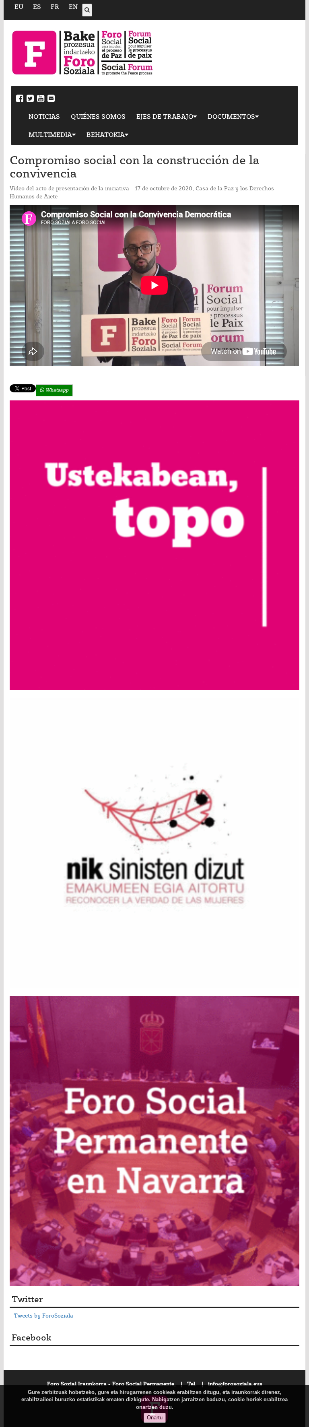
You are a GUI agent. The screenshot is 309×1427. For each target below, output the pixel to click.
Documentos (231, 117)
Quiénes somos (98, 117)
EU (18, 7)
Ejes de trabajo (164, 117)
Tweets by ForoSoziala (43, 1316)
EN (73, 7)
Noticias (44, 117)
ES (37, 7)
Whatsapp (56, 390)
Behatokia (106, 135)
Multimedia (50, 135)
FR (55, 7)
